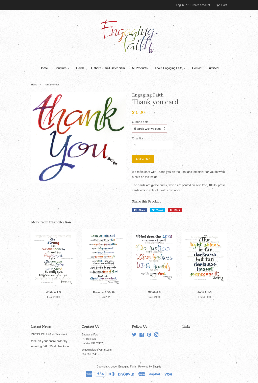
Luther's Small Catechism (108, 68)
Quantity (137, 138)
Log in (180, 5)
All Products (140, 68)
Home (44, 68)
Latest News (41, 326)
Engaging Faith (127, 366)
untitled (213, 68)
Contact (197, 68)
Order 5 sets (140, 121)
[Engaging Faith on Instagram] (156, 335)
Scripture (61, 68)
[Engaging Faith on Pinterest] (149, 335)
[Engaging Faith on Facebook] (141, 335)
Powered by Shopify (149, 366)
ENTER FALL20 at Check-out (49, 334)
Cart (224, 5)
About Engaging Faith (169, 68)
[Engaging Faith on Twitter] (134, 335)
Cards (80, 68)
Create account (200, 5)
